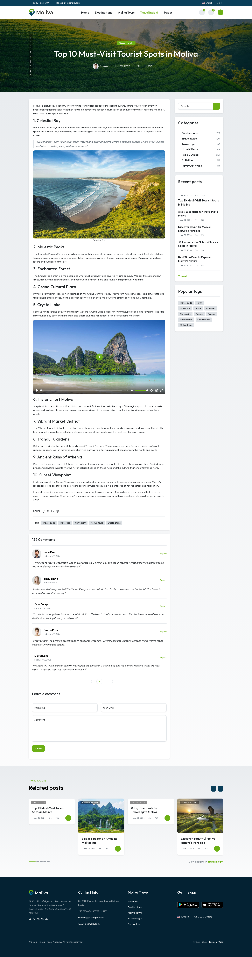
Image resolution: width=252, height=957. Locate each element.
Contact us (134, 924)
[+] (38, 912)
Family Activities (201, 165)
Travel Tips (201, 144)
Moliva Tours (135, 912)
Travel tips (65, 522)
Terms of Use (216, 941)
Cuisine (199, 314)
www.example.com (89, 923)
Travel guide (49, 522)
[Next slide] (220, 789)
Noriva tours (97, 522)
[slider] (81, 390)
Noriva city (80, 522)
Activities (201, 160)
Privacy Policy (199, 941)
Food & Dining (201, 154)
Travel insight (31, 59)
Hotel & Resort (201, 149)
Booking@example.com (91, 917)
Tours (200, 302)
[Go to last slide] (213, 789)
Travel (198, 308)
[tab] (32, 861)
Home (31, 73)
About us (133, 901)
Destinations (114, 522)
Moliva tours (186, 325)
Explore (211, 314)
